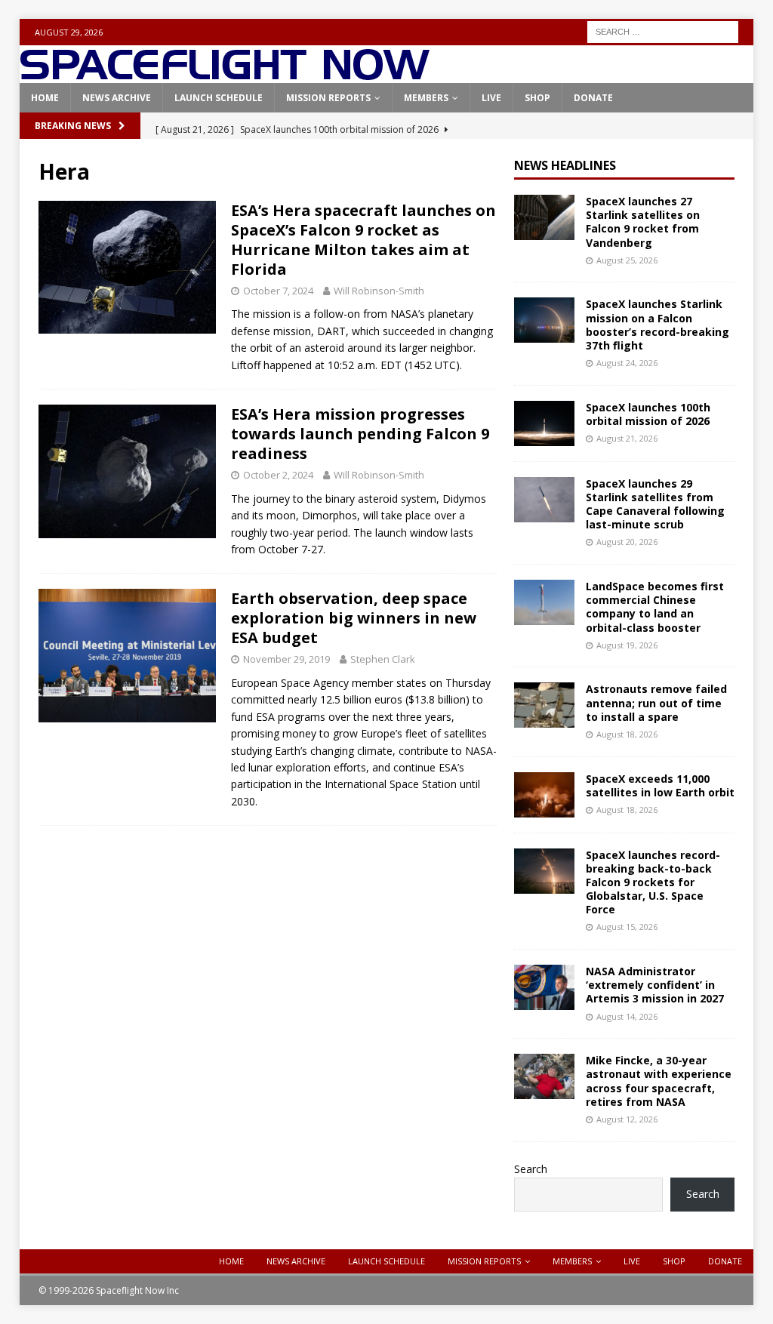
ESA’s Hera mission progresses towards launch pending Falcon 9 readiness (360, 433)
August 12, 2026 (627, 1119)
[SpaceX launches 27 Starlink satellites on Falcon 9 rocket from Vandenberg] (544, 217)
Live (491, 97)
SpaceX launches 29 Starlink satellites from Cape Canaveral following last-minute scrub (655, 504)
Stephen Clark (382, 659)
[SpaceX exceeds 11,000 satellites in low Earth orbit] (544, 794)
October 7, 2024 (278, 290)
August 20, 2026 (627, 541)
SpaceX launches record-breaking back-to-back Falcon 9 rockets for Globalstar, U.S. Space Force (653, 882)
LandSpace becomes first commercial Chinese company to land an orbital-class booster (655, 607)
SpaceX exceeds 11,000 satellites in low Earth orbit (660, 785)
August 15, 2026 (627, 926)
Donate (593, 97)
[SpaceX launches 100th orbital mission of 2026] (544, 423)
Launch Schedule (218, 97)
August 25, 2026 (627, 260)
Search (530, 1169)
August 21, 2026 (627, 438)
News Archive (116, 97)
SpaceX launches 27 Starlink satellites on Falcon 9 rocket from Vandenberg (643, 222)
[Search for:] (662, 30)
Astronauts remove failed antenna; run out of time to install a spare (656, 702)
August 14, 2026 (627, 1016)
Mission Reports (328, 97)
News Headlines (565, 165)
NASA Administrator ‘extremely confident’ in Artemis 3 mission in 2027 (655, 984)
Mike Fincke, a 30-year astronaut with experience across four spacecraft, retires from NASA (658, 1081)
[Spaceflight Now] (225, 74)
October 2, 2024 (278, 475)
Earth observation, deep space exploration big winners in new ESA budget (353, 618)
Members (426, 97)
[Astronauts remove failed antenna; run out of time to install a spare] (544, 705)
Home (45, 97)
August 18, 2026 (627, 734)
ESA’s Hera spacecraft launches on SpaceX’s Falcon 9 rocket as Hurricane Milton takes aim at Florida (363, 239)
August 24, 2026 (627, 362)
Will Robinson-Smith (379, 290)
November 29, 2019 (286, 659)
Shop (537, 97)
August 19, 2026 (627, 645)
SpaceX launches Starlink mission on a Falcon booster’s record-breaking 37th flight (657, 325)
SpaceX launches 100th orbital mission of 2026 (648, 414)
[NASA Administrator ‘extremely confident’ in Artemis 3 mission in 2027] (544, 987)
